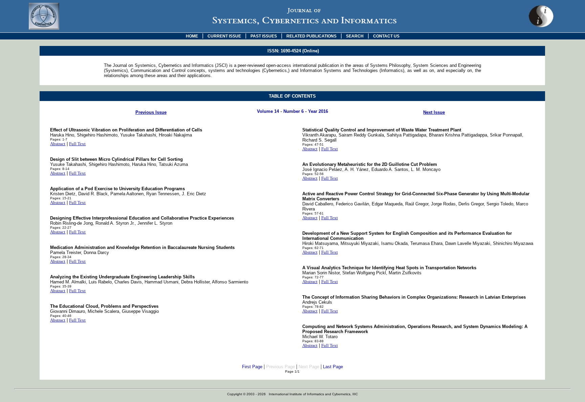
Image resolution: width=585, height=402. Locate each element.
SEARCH (355, 36)
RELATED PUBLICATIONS (311, 36)
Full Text (77, 143)
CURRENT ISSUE (224, 36)
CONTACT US (386, 36)
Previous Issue (151, 112)
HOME (192, 36)
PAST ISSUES (264, 36)
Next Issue (434, 112)
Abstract (57, 143)
